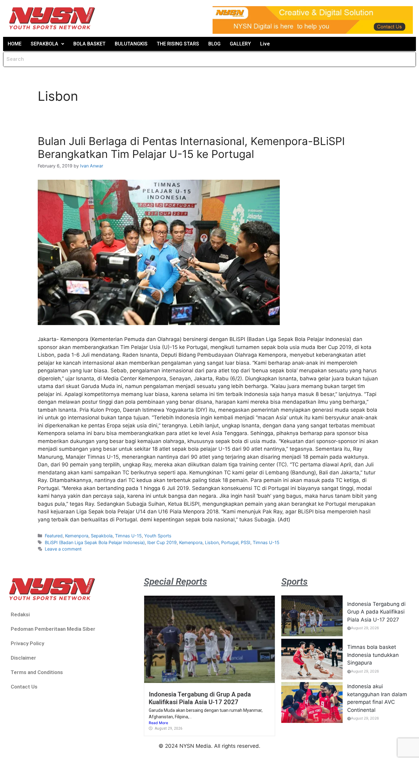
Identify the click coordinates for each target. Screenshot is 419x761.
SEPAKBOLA (44, 44)
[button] (47, 44)
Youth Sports (157, 535)
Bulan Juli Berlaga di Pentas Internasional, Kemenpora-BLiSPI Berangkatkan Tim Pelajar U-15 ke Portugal (191, 147)
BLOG (214, 44)
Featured (54, 535)
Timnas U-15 (128, 535)
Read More (158, 722)
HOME (14, 44)
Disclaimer (23, 658)
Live (265, 44)
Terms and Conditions (37, 672)
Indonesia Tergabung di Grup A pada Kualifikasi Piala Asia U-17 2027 (200, 698)
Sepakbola (102, 535)
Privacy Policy (27, 643)
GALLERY (240, 44)
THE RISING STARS (178, 44)
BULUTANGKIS (131, 44)
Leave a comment (63, 548)
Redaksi (20, 614)
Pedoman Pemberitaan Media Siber (53, 629)
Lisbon (212, 542)
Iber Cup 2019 (162, 542)
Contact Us (24, 687)
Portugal (229, 542)
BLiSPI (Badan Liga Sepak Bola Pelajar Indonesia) (95, 542)
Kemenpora (76, 535)
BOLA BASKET (89, 44)
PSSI (245, 542)
